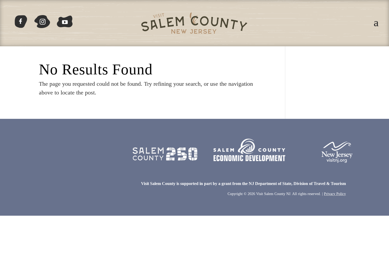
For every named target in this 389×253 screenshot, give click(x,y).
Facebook (23, 19)
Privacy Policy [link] (335, 194)
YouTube (64, 19)
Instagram (41, 19)
